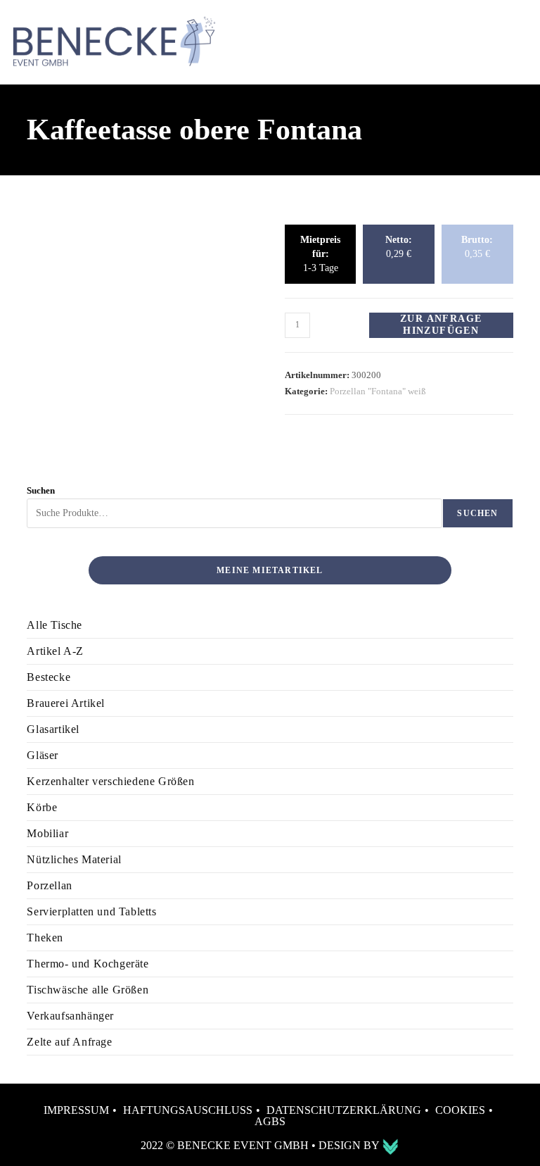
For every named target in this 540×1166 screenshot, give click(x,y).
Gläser (42, 755)
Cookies (460, 1110)
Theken (45, 938)
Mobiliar (47, 833)
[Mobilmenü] (514, 42)
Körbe (42, 807)
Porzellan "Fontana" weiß (378, 391)
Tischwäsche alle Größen (87, 990)
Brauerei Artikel (66, 703)
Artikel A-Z (55, 651)
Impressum (76, 1110)
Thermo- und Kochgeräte (87, 964)
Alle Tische (54, 625)
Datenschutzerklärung (343, 1110)
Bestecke (48, 677)
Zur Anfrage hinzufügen (441, 324)
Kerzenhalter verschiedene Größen (110, 781)
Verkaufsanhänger (70, 1016)
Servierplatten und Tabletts (91, 911)
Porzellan (49, 885)
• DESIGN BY (346, 1145)
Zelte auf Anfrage (69, 1042)
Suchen (41, 490)
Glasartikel (53, 729)
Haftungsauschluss (187, 1110)
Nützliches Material (74, 859)
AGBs (270, 1121)
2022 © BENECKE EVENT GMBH (226, 1145)
